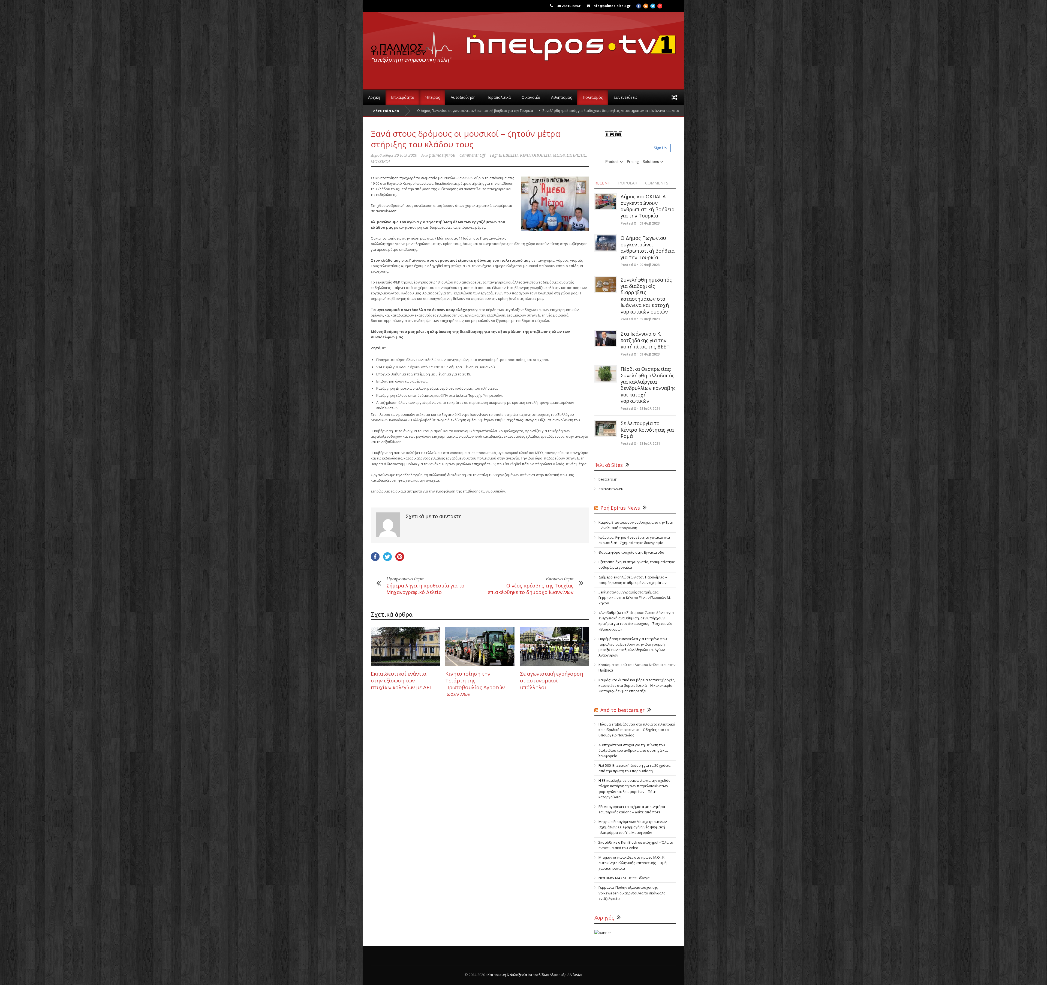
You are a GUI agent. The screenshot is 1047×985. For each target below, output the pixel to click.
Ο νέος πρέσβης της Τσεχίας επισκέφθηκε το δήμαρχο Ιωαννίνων (530, 588)
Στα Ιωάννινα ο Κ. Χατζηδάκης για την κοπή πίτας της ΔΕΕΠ (645, 340)
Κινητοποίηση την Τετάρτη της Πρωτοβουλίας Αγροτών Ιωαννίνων (475, 683)
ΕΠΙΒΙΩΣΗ (508, 155)
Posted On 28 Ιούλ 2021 (640, 408)
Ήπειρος (432, 97)
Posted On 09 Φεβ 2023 (640, 223)
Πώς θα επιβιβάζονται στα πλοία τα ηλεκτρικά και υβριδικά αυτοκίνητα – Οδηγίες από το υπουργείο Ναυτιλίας (636, 730)
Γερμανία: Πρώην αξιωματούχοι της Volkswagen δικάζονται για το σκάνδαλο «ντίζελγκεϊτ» (632, 893)
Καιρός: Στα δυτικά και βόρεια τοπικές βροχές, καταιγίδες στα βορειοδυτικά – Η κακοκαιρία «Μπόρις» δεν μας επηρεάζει (636, 685)
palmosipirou (442, 155)
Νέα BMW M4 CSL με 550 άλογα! (624, 877)
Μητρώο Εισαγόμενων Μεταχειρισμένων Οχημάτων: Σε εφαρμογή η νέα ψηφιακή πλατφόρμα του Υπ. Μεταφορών (632, 827)
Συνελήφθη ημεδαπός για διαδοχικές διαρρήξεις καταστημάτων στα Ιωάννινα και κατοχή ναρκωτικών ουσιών (565, 110)
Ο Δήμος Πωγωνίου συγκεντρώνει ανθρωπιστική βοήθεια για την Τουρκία (648, 247)
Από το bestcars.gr (622, 710)
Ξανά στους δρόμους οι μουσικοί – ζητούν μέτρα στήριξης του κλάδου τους (465, 139)
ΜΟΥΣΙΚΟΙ (380, 161)
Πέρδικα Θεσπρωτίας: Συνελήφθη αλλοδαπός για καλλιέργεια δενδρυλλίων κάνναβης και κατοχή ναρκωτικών (648, 385)
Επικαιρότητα (402, 97)
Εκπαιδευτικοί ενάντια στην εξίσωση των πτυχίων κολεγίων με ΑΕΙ (401, 680)
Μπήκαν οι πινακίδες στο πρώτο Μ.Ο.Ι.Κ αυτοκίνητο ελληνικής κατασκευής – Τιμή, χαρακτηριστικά (632, 863)
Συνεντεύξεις (625, 97)
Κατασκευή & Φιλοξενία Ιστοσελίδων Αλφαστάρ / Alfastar (535, 974)
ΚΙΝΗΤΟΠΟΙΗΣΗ (535, 155)
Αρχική (374, 97)
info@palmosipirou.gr (611, 6)
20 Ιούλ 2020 (406, 155)
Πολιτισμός (593, 97)
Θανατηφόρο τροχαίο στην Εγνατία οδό (631, 552)
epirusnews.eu (610, 488)
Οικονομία (531, 97)
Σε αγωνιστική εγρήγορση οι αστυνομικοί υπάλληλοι (551, 680)
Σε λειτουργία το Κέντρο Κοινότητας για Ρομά (647, 429)
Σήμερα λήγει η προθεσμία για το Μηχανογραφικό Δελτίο (425, 588)
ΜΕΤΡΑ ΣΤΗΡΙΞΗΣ (569, 155)
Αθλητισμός (561, 97)
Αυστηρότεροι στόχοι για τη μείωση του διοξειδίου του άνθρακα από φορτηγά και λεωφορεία (633, 750)
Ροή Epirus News (620, 508)
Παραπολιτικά (498, 97)
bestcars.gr (607, 479)
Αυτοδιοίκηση (463, 97)
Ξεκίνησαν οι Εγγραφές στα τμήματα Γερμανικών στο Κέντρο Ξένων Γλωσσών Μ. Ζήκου (634, 597)
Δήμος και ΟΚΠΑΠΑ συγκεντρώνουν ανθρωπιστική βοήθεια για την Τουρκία (648, 206)
